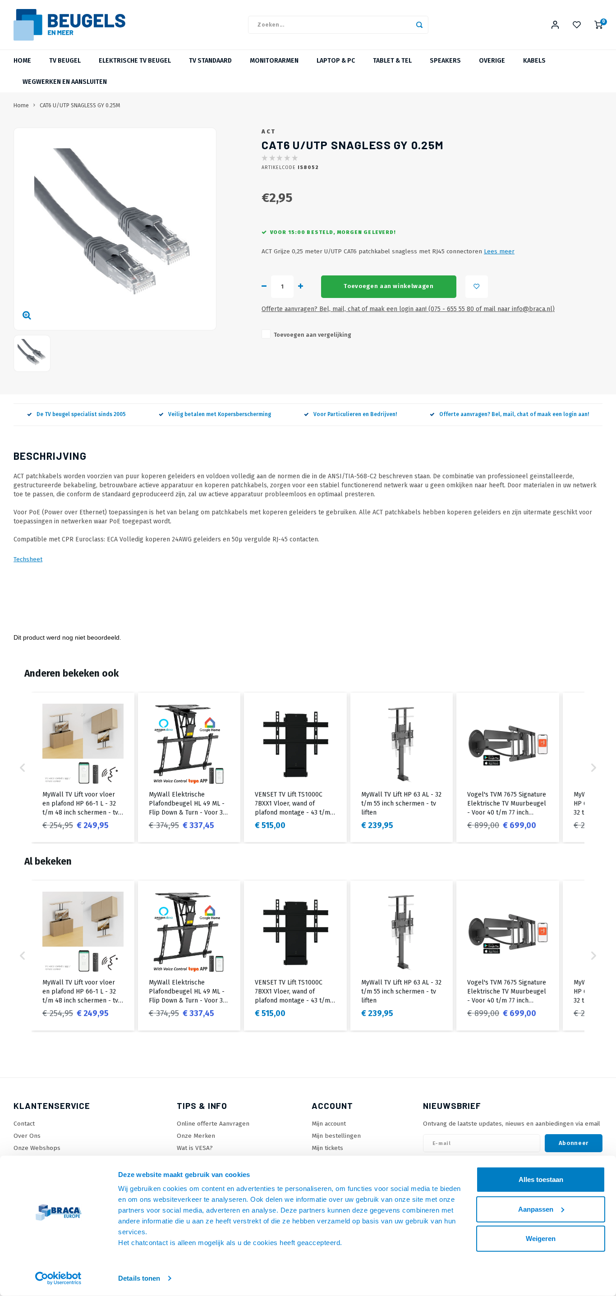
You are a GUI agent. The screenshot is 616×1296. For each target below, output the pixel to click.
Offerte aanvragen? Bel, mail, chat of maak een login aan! (514, 414)
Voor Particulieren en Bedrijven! (355, 414)
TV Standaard (210, 60)
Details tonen (139, 1278)
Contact (24, 1123)
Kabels (534, 60)
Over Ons (27, 1136)
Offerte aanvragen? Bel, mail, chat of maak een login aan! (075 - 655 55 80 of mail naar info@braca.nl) (408, 309)
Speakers (445, 60)
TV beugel (65, 60)
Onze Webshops (37, 1148)
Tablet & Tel (392, 60)
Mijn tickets (327, 1148)
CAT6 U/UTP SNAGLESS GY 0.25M (80, 105)
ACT (269, 131)
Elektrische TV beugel (135, 60)
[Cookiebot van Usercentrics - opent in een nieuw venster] (58, 1278)
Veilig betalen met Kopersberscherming (219, 414)
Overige (492, 60)
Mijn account (329, 1123)
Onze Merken (196, 1136)
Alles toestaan (541, 1179)
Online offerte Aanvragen (213, 1123)
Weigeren (541, 1238)
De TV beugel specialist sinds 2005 (81, 414)
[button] (23, 767)
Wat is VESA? (195, 1148)
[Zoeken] (419, 25)
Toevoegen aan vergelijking (312, 334)
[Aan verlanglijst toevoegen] (476, 286)
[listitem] (83, 767)
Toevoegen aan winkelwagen (389, 286)
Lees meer (499, 251)
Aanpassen (535, 1209)
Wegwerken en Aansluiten (65, 82)
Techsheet (28, 559)
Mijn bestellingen (336, 1136)
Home (22, 60)
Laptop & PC (336, 60)
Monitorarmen (274, 60)
